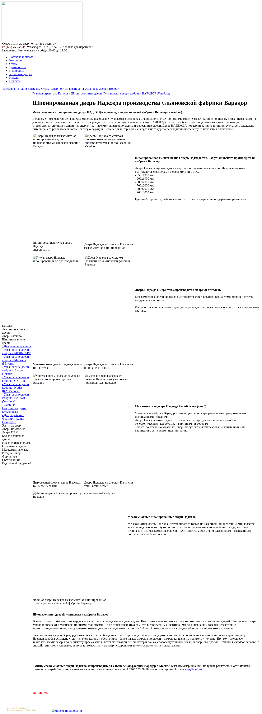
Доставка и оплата (21, 57)
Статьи (13, 63)
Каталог (14, 77)
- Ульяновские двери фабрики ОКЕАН (15, 379)
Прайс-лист (16, 70)
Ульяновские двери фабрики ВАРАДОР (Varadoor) (137, 93)
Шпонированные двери (86, 93)
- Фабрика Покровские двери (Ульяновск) (14, 408)
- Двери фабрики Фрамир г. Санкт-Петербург (13, 419)
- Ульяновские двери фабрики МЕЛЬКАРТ (16, 351)
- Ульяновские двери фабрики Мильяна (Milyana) (15, 360)
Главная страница (44, 93)
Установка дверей (20, 74)
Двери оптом (17, 67)
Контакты (15, 60)
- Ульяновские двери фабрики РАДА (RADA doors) (15, 388)
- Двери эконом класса (16, 346)
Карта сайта (31, 710)
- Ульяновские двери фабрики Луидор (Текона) (15, 370)
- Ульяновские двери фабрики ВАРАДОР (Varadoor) (15, 398)
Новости (15, 81)
